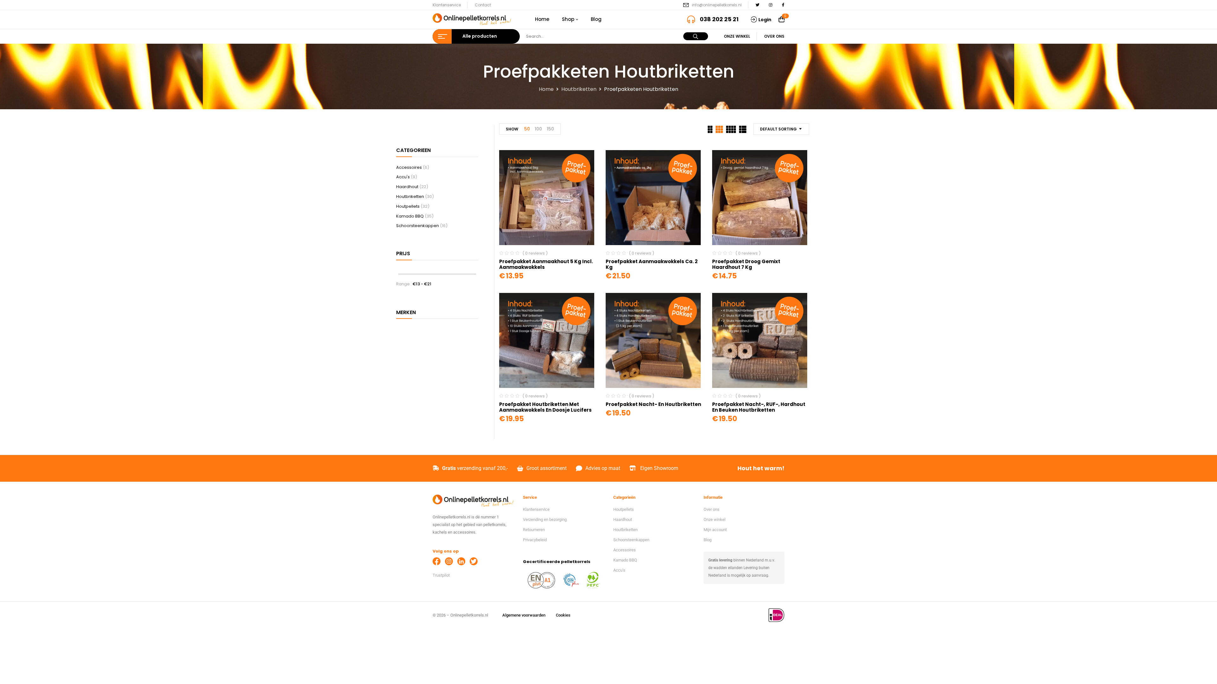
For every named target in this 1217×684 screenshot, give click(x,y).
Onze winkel (737, 36)
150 (550, 129)
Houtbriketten (578, 89)
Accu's (403, 177)
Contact (483, 5)
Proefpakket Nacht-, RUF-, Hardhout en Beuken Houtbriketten (758, 407)
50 (527, 129)
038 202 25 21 (719, 19)
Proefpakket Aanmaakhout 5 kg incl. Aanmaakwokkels (546, 264)
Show (512, 129)
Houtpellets (408, 206)
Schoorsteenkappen (417, 226)
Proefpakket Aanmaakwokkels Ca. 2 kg (652, 264)
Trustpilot (441, 575)
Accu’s (619, 570)
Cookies (563, 615)
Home (546, 89)
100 (538, 129)
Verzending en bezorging (545, 519)
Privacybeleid (535, 539)
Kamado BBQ (410, 216)
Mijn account (715, 529)
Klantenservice (447, 5)
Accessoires (409, 167)
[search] (695, 36)
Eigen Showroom (659, 468)
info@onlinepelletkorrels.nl (717, 5)
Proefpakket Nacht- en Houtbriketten (653, 404)
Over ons (774, 36)
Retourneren (534, 529)
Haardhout (407, 187)
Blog (708, 539)
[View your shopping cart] (781, 20)
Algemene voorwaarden (523, 615)
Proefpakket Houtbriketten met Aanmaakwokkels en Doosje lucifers (545, 407)
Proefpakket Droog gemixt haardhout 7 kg (746, 264)
